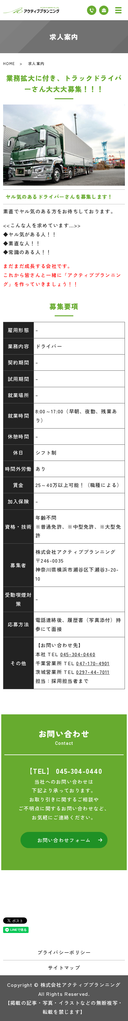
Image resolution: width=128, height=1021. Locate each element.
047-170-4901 (92, 663)
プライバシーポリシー (64, 952)
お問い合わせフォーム (64, 840)
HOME (9, 63)
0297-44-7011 (92, 671)
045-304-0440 (77, 654)
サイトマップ (64, 967)
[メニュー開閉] (118, 10)
